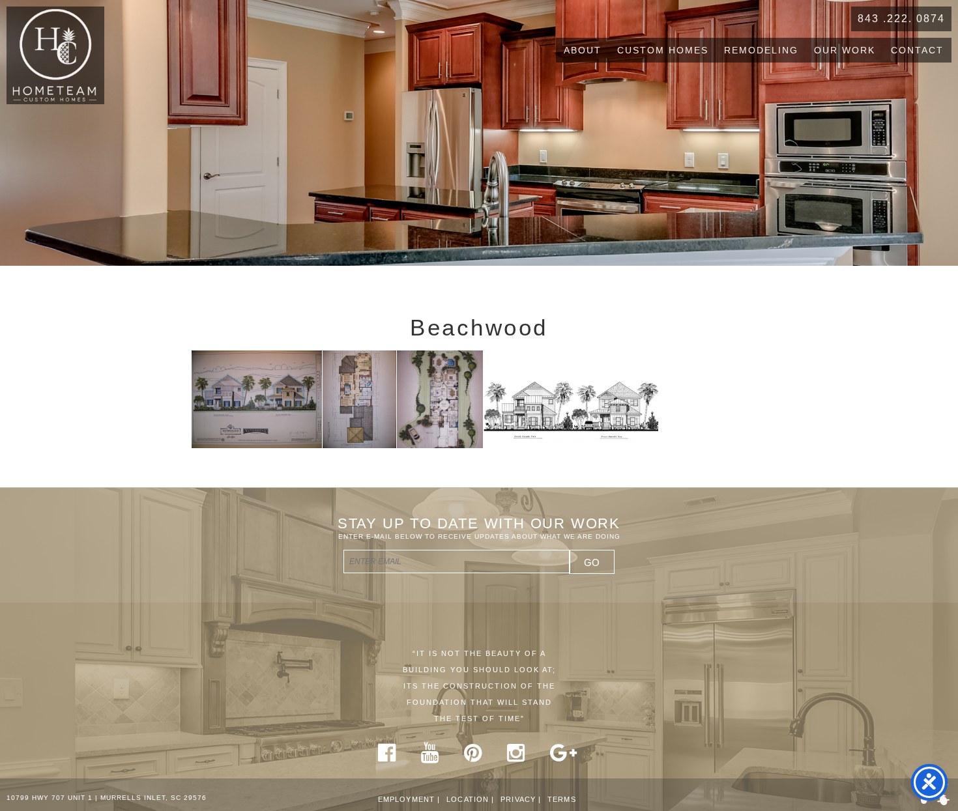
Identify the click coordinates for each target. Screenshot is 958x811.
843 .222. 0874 (901, 18)
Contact (917, 50)
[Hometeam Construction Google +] (564, 757)
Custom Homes (662, 50)
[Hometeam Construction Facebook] (387, 757)
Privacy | (521, 799)
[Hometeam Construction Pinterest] (473, 757)
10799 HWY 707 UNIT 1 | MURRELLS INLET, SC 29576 (107, 797)
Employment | (409, 799)
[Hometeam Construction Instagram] (516, 757)
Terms (561, 799)
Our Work (844, 50)
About (583, 50)
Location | (470, 799)
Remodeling (761, 50)
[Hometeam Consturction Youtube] (430, 757)
